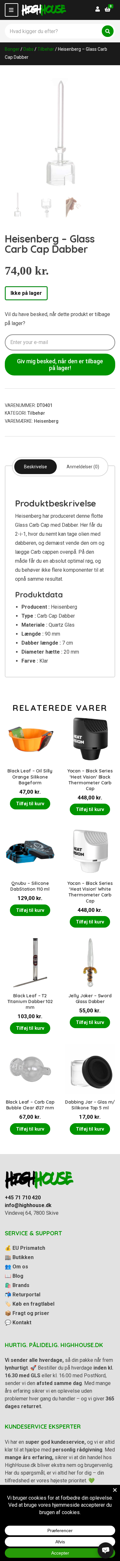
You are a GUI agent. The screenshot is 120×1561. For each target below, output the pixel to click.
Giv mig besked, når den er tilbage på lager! (60, 364)
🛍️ (17, 1285)
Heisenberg (46, 421)
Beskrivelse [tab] (35, 466)
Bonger (12, 49)
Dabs (28, 49)
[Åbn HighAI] (106, 1550)
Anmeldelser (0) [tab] (83, 466)
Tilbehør (45, 49)
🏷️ (29, 1304)
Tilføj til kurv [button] (30, 804)
